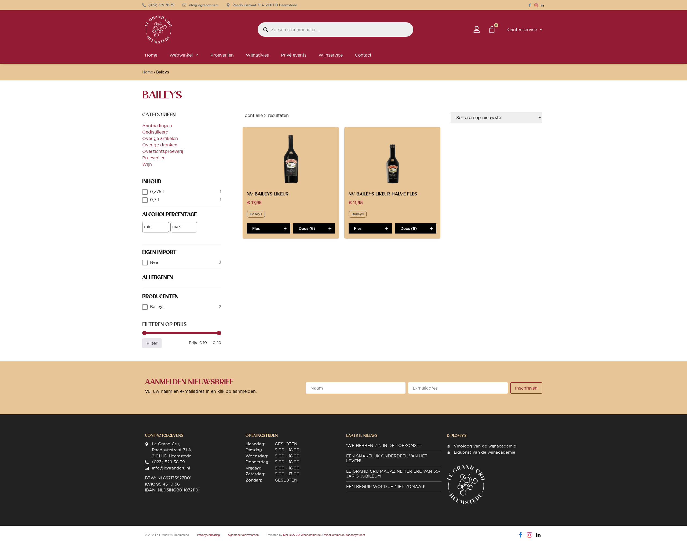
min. (148, 226)
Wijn (147, 164)
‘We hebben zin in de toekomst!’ (384, 445)
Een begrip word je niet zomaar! (385, 486)
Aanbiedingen (157, 125)
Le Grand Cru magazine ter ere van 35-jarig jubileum (393, 474)
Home (151, 55)
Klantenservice (521, 29)
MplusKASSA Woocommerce (302, 534)
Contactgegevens (164, 435)
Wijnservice (331, 55)
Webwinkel (181, 55)
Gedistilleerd (155, 132)
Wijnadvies (257, 55)
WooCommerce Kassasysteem (344, 534)
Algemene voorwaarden (243, 534)
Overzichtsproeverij (162, 151)
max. (177, 226)
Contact (363, 55)
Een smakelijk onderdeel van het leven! (386, 458)
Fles (256, 228)
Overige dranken (159, 144)
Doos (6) (307, 228)
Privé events (293, 55)
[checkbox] (181, 192)
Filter (152, 343)
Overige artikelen (160, 138)
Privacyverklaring (208, 534)
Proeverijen (222, 55)
